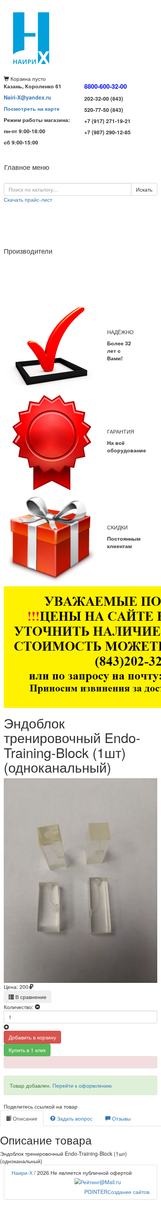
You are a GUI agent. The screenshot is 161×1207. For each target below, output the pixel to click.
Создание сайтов (116, 1191)
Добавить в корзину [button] (32, 1037)
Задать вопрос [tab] (73, 1118)
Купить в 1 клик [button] (27, 1050)
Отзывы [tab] (120, 1118)
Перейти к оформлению (82, 1085)
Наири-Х (22, 1172)
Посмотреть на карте (32, 108)
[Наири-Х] (80, 37)
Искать (144, 189)
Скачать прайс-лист (28, 199)
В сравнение (30, 996)
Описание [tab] (24, 1118)
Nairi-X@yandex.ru (27, 97)
